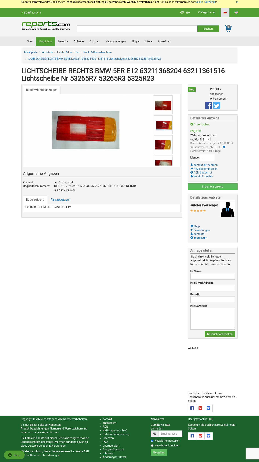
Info (147, 41)
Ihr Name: (196, 271)
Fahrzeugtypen (60, 199)
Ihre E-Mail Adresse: (202, 282)
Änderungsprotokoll (114, 457)
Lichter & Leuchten (68, 52)
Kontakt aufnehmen (205, 164)
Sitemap (108, 453)
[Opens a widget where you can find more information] (14, 455)
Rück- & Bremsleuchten (98, 52)
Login (186, 12)
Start (30, 41)
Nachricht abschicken (220, 334)
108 (211, 419)
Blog (134, 41)
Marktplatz (45, 41)
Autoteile (47, 52)
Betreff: (195, 294)
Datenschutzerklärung (43, 455)
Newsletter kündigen (167, 445)
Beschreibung (35, 199)
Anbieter (79, 41)
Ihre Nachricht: (198, 305)
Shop (196, 226)
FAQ (105, 441)
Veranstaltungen (116, 41)
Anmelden (164, 41)
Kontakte (198, 233)
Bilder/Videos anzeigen (41, 90)
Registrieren (208, 12)
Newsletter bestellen (167, 440)
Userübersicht (111, 445)
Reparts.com (31, 12)
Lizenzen (108, 438)
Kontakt (107, 419)
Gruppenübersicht (113, 449)
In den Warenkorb (212, 186)
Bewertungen (201, 230)
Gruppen (95, 41)
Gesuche (63, 41)
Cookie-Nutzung (205, 1)
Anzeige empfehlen (205, 168)
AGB (86, 451)
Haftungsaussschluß (115, 430)
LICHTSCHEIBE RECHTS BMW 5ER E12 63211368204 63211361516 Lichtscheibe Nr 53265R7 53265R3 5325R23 (94, 58)
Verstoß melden (203, 176)
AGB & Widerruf (202, 172)
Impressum (200, 237)
